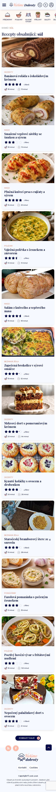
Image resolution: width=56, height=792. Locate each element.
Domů (5, 28)
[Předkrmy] (7, 15)
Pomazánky (10, 593)
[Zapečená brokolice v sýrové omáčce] (28, 342)
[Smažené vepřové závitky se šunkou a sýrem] (28, 110)
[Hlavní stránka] (28, 757)
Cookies (33, 767)
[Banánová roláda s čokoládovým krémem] (28, 52)
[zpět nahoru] (49, 747)
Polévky (8, 246)
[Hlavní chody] (28, 15)
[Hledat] (40, 5)
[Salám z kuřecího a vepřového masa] (28, 284)
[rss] (8, 748)
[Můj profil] (51, 5)
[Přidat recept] (46, 5)
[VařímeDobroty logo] (22, 5)
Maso (7, 130)
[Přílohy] (37, 15)
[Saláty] (47, 15)
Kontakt (22, 767)
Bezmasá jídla (11, 361)
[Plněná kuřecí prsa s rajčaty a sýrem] (28, 168)
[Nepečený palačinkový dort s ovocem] (28, 689)
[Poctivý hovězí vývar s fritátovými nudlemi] (28, 631)
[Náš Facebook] (16, 748)
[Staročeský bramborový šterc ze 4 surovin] (28, 515)
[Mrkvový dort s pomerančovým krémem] (28, 400)
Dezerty (8, 72)
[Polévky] (18, 15)
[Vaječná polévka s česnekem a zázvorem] (28, 226)
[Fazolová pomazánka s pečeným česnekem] (28, 573)
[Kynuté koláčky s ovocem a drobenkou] (28, 457)
